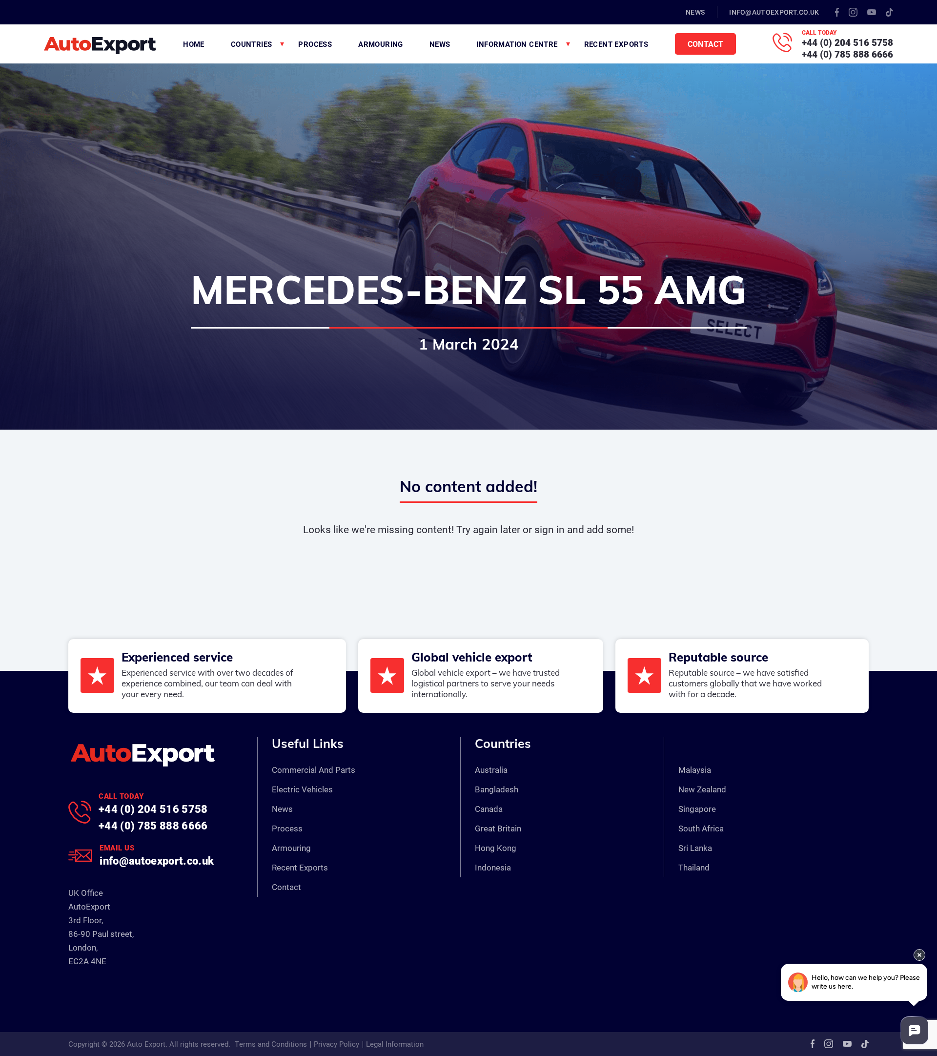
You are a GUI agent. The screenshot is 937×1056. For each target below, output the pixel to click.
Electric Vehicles (302, 789)
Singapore (697, 808)
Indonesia (493, 867)
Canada (489, 808)
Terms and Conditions (271, 1044)
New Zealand (702, 789)
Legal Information (395, 1044)
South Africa (701, 828)
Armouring (380, 44)
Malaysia (694, 769)
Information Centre (516, 44)
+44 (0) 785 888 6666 (847, 54)
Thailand (694, 867)
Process (315, 44)
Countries (251, 44)
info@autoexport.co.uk (774, 12)
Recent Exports (616, 44)
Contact (705, 44)
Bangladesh (496, 789)
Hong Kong (495, 847)
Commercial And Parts (313, 769)
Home (193, 44)
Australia (491, 769)
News (695, 12)
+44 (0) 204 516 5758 (847, 42)
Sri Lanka (695, 847)
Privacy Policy (336, 1044)
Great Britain (498, 828)
